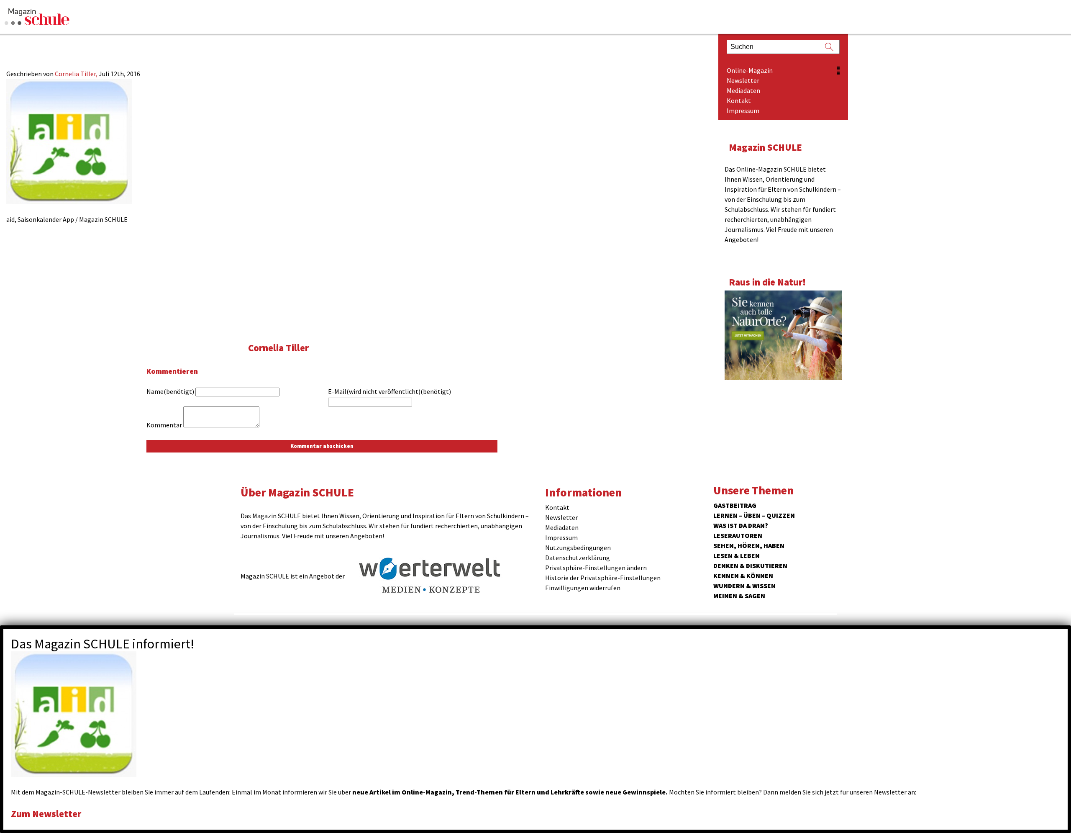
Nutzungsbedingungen (578, 547)
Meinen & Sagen (739, 595)
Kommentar (164, 425)
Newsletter (743, 80)
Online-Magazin (750, 70)
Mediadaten (743, 90)
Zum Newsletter (46, 813)
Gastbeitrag (734, 505)
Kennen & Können (743, 575)
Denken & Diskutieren (750, 565)
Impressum (743, 110)
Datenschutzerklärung (577, 557)
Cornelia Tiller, (77, 73)
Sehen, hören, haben (748, 545)
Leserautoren (737, 535)
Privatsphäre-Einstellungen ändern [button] (596, 567)
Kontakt (739, 100)
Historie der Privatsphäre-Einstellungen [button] (603, 577)
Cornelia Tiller (278, 348)
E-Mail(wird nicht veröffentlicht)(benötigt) (389, 391)
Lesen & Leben (736, 555)
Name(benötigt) (170, 391)
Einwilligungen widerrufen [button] (582, 588)
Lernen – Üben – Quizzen (754, 515)
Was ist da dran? (740, 525)
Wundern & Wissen (744, 585)
